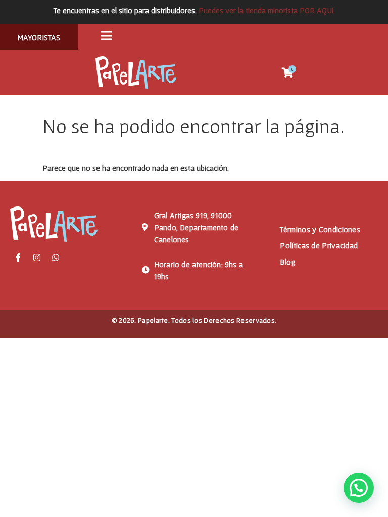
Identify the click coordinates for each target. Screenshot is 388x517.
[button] (359, 488)
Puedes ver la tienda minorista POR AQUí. (267, 10)
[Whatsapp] (55, 257)
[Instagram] (37, 257)
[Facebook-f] (18, 257)
